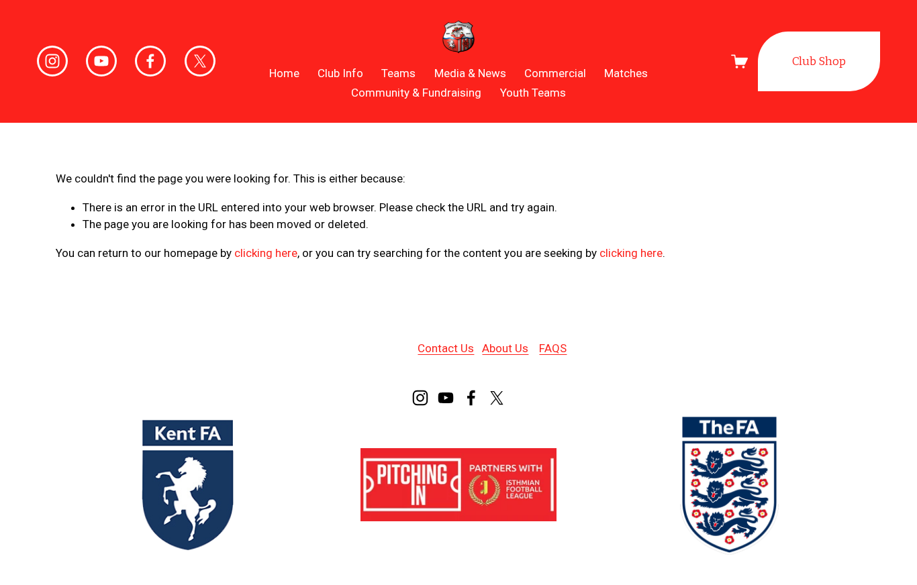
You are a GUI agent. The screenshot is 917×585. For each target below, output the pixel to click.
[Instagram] (52, 61)
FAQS (553, 348)
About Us (505, 348)
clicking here (265, 253)
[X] (200, 61)
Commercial (555, 73)
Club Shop (819, 61)
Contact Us (446, 348)
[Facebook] (150, 61)
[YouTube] (101, 61)
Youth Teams (533, 92)
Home (284, 73)
